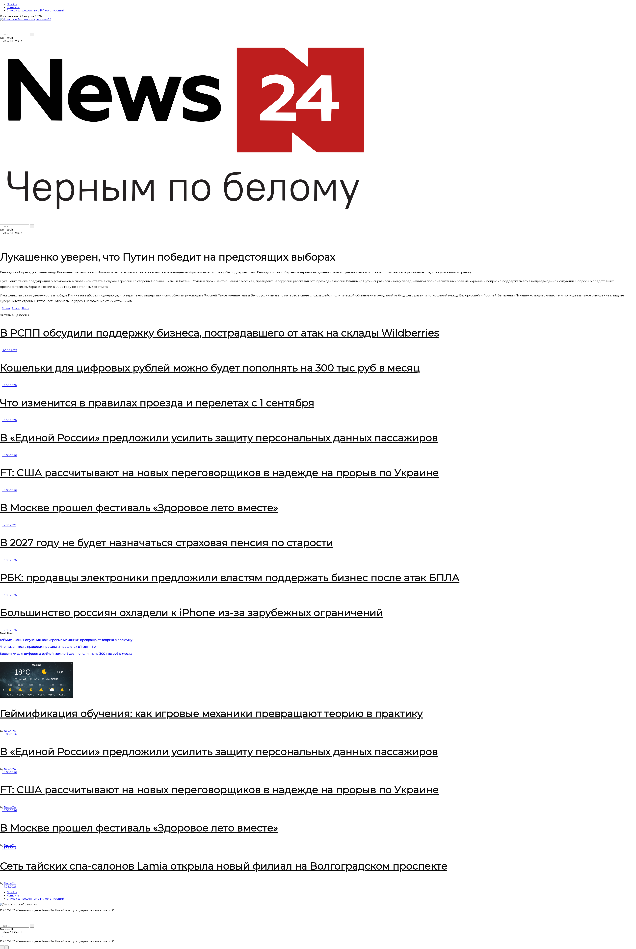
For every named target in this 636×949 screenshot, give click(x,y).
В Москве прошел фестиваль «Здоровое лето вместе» (139, 508)
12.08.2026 (9, 630)
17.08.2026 (9, 525)
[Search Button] (32, 34)
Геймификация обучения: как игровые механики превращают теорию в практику (66, 640)
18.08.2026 (9, 455)
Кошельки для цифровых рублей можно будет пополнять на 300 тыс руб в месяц (210, 368)
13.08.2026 (9, 560)
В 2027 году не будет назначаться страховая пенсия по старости (166, 543)
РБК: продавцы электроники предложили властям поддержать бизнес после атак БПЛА (229, 578)
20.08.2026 (9, 350)
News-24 (10, 731)
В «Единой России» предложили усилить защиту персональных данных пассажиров (219, 438)
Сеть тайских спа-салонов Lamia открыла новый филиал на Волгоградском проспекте (223, 866)
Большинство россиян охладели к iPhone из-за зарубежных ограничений (191, 612)
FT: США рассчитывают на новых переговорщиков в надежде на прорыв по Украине (219, 473)
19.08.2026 (9, 385)
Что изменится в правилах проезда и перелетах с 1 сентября (157, 403)
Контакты (13, 7)
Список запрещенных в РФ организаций (35, 10)
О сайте (12, 4)
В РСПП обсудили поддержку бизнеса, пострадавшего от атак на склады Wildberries (219, 333)
